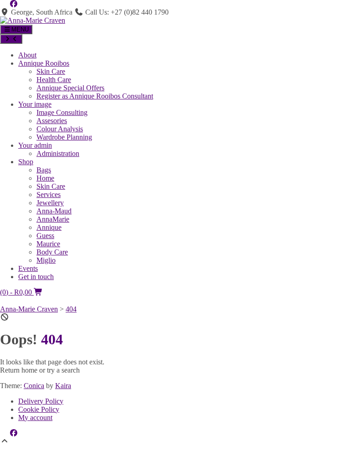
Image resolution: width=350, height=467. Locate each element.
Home (45, 178)
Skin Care (50, 71)
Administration (57, 153)
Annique (49, 227)
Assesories (51, 121)
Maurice (48, 244)
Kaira (63, 385)
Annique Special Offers (70, 88)
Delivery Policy (40, 401)
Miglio (46, 260)
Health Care (53, 79)
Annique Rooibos (43, 63)
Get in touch (36, 276)
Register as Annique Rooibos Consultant (94, 96)
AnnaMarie (52, 219)
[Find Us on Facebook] (13, 4)
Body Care (52, 252)
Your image (34, 104)
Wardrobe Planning (64, 137)
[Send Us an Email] (4, 4)
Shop (25, 162)
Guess (45, 235)
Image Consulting (62, 112)
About (27, 55)
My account (35, 417)
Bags (43, 170)
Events (28, 268)
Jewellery (50, 203)
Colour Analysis (59, 129)
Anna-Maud (54, 211)
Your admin (35, 145)
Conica (34, 385)
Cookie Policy (38, 409)
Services (48, 194)
